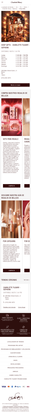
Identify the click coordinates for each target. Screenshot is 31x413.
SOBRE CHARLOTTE (15, 375)
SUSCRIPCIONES (15, 353)
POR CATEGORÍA (9, 241)
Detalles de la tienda (9, 307)
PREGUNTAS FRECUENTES (16, 367)
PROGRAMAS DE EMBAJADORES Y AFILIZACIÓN (15, 349)
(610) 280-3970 (6, 78)
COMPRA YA (12, 186)
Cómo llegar (21, 307)
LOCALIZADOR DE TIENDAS (15, 341)
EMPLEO (15, 371)
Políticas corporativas (14, 407)
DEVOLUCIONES (15, 364)
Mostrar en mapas (15, 85)
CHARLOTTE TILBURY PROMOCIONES (15, 379)
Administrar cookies (24, 407)
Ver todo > (27, 280)
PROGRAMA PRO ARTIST (15, 345)
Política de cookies (18, 406)
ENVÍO (15, 360)
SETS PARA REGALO (10, 139)
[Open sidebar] (2, 2)
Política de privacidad (8, 406)
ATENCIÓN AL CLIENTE (15, 356)
